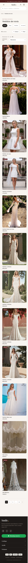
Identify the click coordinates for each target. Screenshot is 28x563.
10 (19, 502)
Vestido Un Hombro (7, 191)
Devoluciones (19, 557)
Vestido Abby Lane (7, 417)
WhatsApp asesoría (15, 536)
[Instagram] (3, 531)
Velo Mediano (5, 492)
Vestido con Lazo (6, 153)
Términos (7, 557)
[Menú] (3, 4)
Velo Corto (4, 454)
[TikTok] (10, 531)
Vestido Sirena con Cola (8, 229)
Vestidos (16, 25)
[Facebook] (6, 531)
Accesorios (23, 25)
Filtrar (24, 31)
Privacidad (13, 557)
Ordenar (16, 31)
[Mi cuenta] (20, 4)
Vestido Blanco (6, 116)
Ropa (10, 25)
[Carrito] (23, 4)
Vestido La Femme (6, 266)
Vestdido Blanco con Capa (8, 78)
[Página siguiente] (22, 502)
